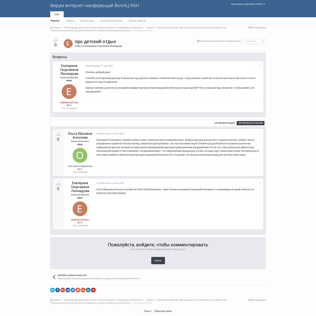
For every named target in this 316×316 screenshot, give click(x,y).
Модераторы (87, 20)
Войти (158, 260)
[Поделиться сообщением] (260, 66)
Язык (147, 311)
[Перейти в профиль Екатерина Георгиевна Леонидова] (68, 43)
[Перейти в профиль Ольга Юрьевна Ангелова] (80, 155)
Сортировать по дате (224, 123)
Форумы (55, 20)
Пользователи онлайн (111, 20)
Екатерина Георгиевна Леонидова (103, 46)
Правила (70, 20)
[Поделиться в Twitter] (52, 290)
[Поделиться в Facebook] (57, 290)
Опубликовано (99, 66)
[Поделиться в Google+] (62, 290)
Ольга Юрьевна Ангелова (80, 135)
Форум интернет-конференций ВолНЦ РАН (94, 5)
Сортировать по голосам (250, 123)
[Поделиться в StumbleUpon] (83, 290)
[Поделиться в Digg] (68, 290)
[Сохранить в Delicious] (73, 290)
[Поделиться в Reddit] (78, 290)
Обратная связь (163, 311)
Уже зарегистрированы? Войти (247, 4)
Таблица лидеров (137, 20)
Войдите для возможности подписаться (220, 41)
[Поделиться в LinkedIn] (88, 290)
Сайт (57, 14)
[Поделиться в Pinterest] (93, 290)
